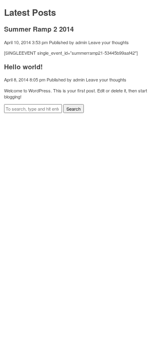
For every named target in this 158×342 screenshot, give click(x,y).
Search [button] (73, 108)
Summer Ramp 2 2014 (39, 29)
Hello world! (23, 66)
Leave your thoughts (108, 42)
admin (81, 42)
